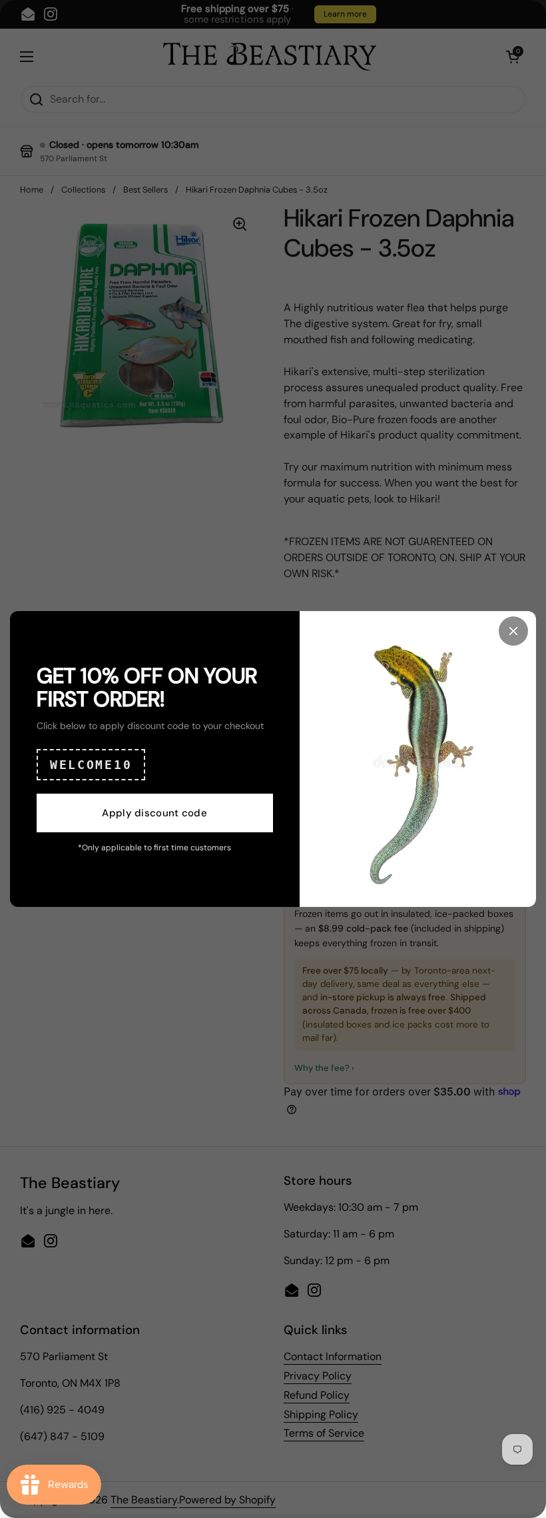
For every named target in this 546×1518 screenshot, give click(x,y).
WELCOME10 (91, 765)
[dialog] (273, 759)
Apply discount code (154, 813)
